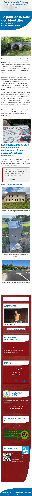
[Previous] (6, 316)
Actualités (10, 23)
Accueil (3, 23)
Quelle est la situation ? (16, 408)
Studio (23, 494)
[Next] (26, 316)
